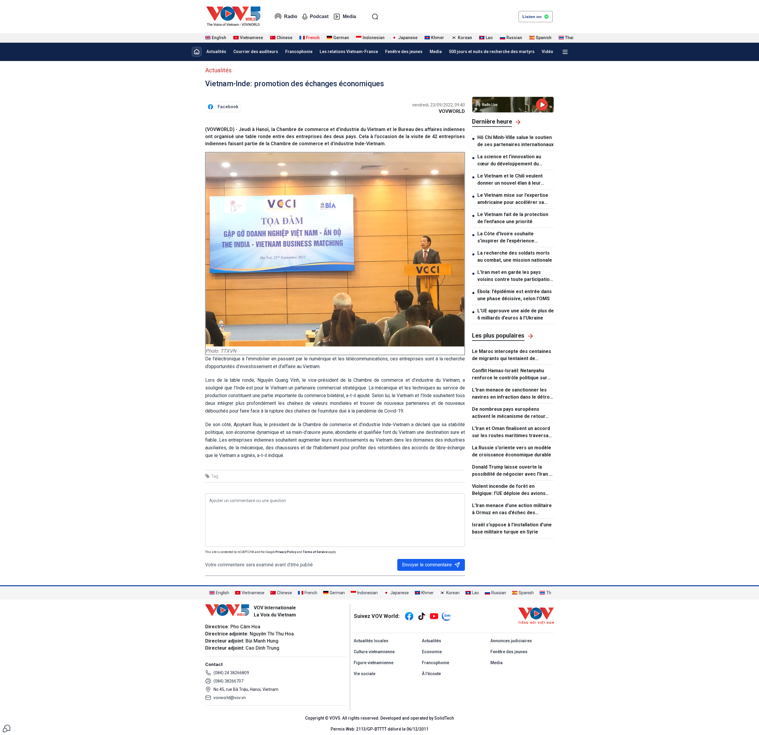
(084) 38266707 (228, 681)
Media (349, 16)
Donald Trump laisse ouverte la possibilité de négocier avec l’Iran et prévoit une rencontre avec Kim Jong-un (513, 471)
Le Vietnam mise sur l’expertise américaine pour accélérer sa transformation (512, 199)
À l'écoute (431, 673)
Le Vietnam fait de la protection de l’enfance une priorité (512, 218)
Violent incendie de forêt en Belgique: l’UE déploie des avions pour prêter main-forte (509, 490)
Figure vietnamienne (373, 662)
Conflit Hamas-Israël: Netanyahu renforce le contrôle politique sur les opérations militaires (509, 374)
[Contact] (6, 728)
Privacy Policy (285, 552)
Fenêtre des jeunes (403, 51)
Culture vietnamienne (374, 651)
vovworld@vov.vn (229, 697)
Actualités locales (371, 640)
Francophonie (298, 51)
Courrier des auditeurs (255, 51)
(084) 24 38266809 (231, 672)
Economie (432, 651)
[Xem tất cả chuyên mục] (565, 52)
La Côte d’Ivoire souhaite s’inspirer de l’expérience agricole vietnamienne (505, 238)
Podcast (319, 16)
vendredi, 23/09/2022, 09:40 (438, 105)
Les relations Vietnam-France (349, 51)
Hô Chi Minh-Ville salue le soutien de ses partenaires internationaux (515, 141)
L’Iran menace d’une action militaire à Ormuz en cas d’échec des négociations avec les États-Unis (512, 509)
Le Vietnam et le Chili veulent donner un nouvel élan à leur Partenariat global (510, 180)
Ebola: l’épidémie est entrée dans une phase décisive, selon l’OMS (514, 295)
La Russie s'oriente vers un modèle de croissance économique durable (511, 451)
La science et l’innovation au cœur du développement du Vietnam (509, 160)
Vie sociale (364, 673)
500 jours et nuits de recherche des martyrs (492, 51)
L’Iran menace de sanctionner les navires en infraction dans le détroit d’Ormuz (512, 394)
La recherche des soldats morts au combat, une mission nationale (514, 256)
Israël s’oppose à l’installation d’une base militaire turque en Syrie (512, 528)
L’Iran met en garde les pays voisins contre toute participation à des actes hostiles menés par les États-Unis (514, 276)
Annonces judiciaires (511, 640)
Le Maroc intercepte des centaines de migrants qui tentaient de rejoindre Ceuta (511, 355)
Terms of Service (315, 552)
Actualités (216, 51)
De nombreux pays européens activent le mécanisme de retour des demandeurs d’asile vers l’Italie (511, 413)
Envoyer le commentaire (427, 565)
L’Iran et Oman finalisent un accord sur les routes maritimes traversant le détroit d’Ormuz (512, 432)
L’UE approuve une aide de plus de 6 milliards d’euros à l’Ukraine (515, 314)
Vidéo (547, 51)
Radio (290, 16)
